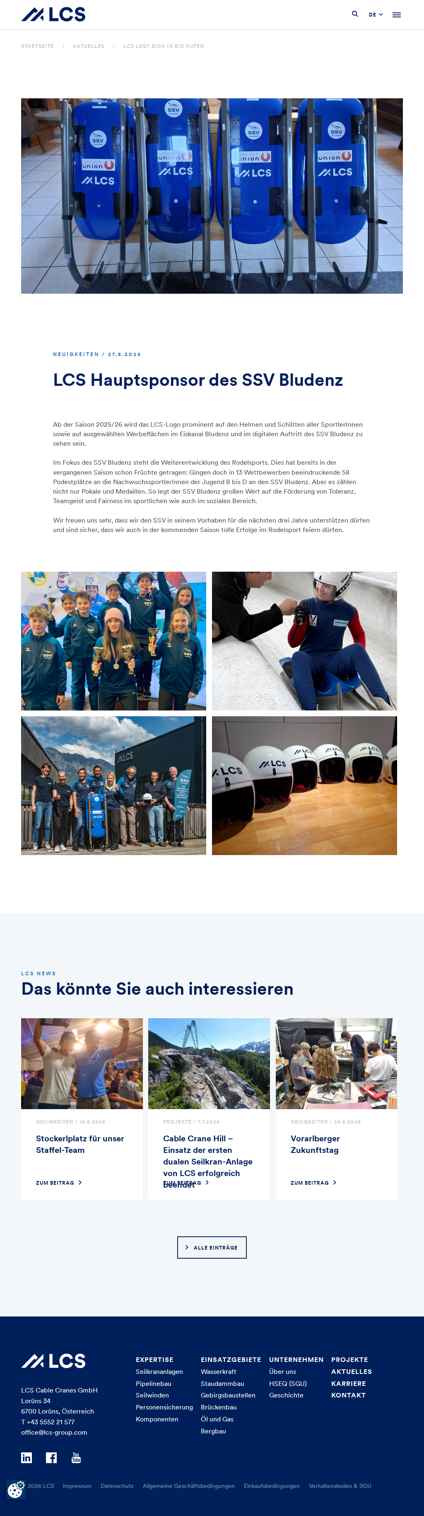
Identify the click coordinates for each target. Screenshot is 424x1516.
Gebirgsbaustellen (228, 1395)
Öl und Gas (217, 1419)
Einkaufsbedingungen (272, 1486)
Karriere (348, 1383)
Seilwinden (152, 1395)
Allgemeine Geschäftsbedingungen (189, 1486)
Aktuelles (88, 46)
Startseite (37, 46)
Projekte (349, 1359)
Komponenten (157, 1419)
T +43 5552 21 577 (48, 1422)
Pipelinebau (153, 1383)
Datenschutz (117, 1486)
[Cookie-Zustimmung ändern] (16, 1489)
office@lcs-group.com (54, 1432)
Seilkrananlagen (159, 1371)
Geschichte (286, 1395)
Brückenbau (219, 1407)
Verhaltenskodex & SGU (340, 1486)
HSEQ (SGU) (288, 1383)
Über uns (282, 1371)
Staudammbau (222, 1383)
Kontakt (348, 1395)
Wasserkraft (218, 1371)
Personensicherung (164, 1407)
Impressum (77, 1486)
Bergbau (213, 1431)
